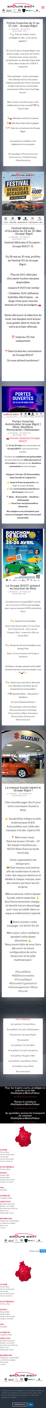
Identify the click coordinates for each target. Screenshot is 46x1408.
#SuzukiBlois (23, 971)
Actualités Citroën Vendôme (23, 1050)
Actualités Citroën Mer (23, 1045)
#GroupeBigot (14, 154)
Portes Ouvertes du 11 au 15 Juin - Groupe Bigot (23, 24)
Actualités (15, 29)
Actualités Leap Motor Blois (22, 1061)
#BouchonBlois (30, 707)
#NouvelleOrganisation (23, 983)
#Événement (29, 716)
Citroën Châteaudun (7, 1154)
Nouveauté (23, 1040)
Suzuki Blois (23, 635)
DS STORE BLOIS (16, 629)
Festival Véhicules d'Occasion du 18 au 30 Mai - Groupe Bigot (23, 230)
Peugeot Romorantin (7, 1180)
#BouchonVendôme (19, 710)
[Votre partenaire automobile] (23, 8)
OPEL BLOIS (31, 629)
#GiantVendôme (23, 160)
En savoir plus (22, 1397)
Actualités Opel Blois (23, 1066)
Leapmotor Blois (28, 632)
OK (31, 1404)
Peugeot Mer (5, 1175)
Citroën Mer (4, 1157)
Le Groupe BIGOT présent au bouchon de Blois (23, 587)
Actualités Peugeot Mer (23, 1055)
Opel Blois (3, 1190)
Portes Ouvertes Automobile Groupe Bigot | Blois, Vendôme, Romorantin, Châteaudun (23, 425)
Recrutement (23, 1071)
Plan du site (4, 1225)
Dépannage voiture (7, 1213)
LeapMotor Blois (6, 1198)
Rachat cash (4, 1211)
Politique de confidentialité (9, 1221)
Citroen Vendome (20, 653)
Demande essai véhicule (9, 1208)
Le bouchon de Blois (18, 605)
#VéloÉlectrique (29, 157)
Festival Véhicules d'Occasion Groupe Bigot (24, 1015)
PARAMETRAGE (19, 1404)
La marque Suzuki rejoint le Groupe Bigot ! (23, 789)
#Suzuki (23, 991)
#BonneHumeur (23, 719)
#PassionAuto (14, 713)
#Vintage (32, 710)
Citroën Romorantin (7, 1159)
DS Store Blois (5, 1169)
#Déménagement (19, 987)
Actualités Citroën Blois (23, 1024)
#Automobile (17, 716)
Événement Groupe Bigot (23, 1034)
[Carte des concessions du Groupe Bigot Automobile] (23, 1136)
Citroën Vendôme (6, 1161)
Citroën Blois (4, 1152)
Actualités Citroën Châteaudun (23, 1029)
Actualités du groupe (7, 1204)
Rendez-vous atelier (7, 1206)
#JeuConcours (15, 157)
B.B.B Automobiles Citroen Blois (25, 626)
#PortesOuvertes (30, 154)
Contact (3, 1228)
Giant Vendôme (21, 102)
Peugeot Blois (13, 632)
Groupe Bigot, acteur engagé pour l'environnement (25, 1008)
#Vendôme (33, 713)
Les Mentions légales (8, 1223)
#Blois (24, 713)
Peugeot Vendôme (7, 1182)
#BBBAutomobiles (23, 975)
